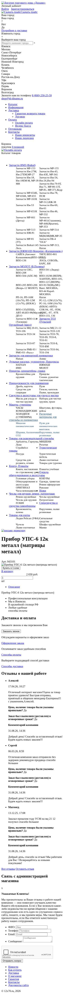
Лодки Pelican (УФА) (27, 518)
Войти (5, 9)
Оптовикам (15, 128)
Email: (11, 934)
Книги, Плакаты (18, 466)
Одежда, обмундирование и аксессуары (29, 474)
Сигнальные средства (46, 520)
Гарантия (13, 979)
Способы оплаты (11, 654)
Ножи (42, 490)
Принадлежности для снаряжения (28, 383)
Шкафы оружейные (50, 524)
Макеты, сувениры (20, 404)
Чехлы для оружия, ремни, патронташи (32, 493)
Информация (15, 107)
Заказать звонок (11, 631)
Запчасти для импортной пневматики (31, 355)
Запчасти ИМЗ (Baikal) (22, 165)
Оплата (12, 119)
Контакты (14, 131)
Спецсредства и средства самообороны (33, 504)
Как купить (15, 969)
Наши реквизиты (25, 135)
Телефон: (13, 930)
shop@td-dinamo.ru (12, 98)
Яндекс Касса (23, 125)
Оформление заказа (12, 643)
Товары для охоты (19, 515)
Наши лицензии (24, 138)
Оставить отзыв (25, 868)
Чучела (20, 524)
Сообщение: (15, 941)
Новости (13, 966)
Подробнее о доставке (14, 30)
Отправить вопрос (12, 961)
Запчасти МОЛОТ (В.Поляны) (27, 266)
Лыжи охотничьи (25, 527)
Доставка (13, 110)
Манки (43, 527)
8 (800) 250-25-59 (42, 95)
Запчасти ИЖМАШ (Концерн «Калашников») (36, 251)
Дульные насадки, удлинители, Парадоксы (34, 361)
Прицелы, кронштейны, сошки (27, 370)
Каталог (13, 104)
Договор (20, 116)
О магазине (15, 976)
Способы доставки (12, 666)
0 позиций (18, 146)
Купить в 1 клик (11, 568)
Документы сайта (18, 985)
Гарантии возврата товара (30, 113)
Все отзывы (8, 868)
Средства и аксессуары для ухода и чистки (34, 395)
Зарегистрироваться (22, 9)
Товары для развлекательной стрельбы (31, 438)
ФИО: (11, 927)
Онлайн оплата (24, 122)
